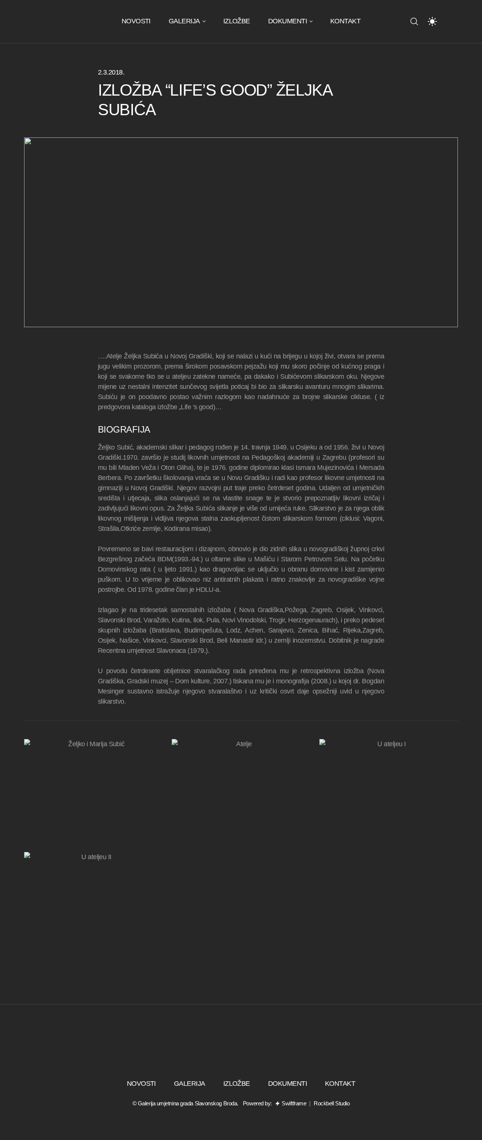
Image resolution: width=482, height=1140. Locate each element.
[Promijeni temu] (432, 21)
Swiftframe (294, 1103)
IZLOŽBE (236, 21)
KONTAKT (345, 21)
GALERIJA (184, 21)
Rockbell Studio (331, 1103)
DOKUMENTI (287, 21)
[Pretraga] (414, 21)
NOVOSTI (136, 21)
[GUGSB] (67, 21)
